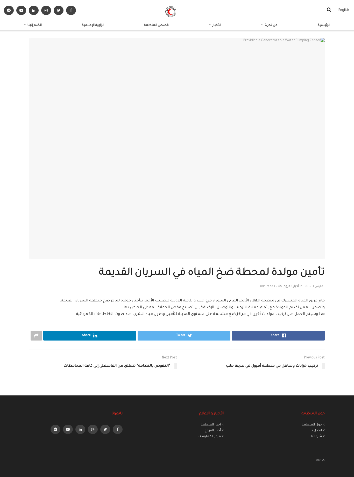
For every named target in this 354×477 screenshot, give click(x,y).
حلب (279, 286)
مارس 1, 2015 (314, 286)
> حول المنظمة (313, 425)
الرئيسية (324, 25)
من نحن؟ (271, 25)
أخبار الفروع (291, 286)
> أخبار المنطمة (212, 425)
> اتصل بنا (317, 430)
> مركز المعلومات (211, 436)
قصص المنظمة (156, 25)
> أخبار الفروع (214, 430)
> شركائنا (318, 436)
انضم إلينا (34, 25)
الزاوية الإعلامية (93, 25)
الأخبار (217, 25)
